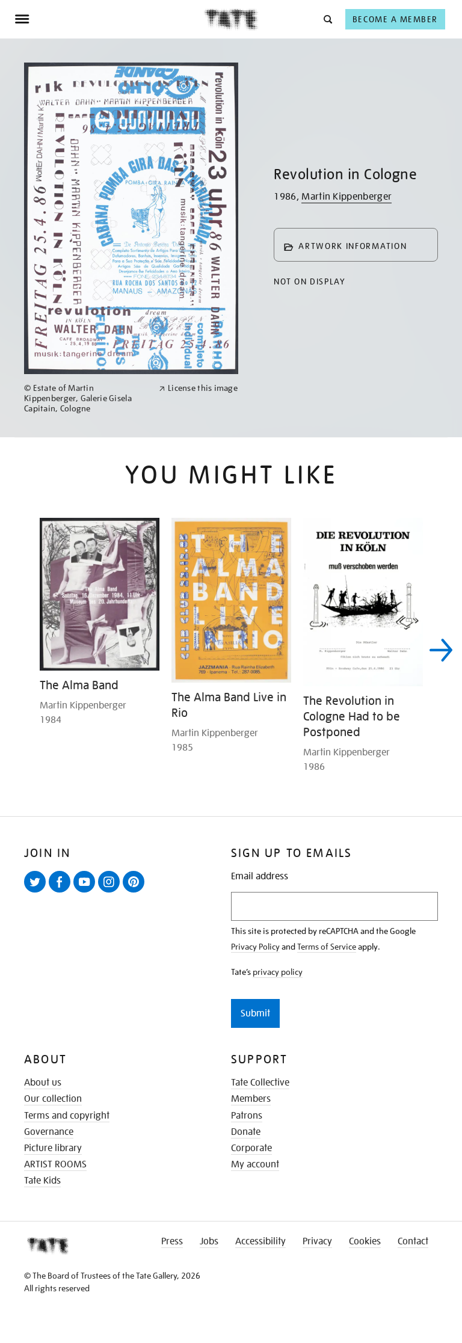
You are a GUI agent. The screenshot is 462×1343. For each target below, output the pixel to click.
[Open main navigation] (109, 19)
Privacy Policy (255, 946)
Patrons (246, 1116)
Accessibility (260, 1241)
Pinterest (136, 892)
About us (42, 1083)
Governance (48, 1132)
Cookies (365, 1241)
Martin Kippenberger (346, 197)
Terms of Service (326, 946)
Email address (259, 876)
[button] (327, 19)
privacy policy (278, 972)
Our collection (53, 1099)
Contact (413, 1241)
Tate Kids (42, 1181)
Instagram (111, 892)
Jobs (209, 1241)
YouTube (86, 892)
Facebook (62, 892)
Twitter (37, 892)
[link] (86, 398)
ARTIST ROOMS (55, 1164)
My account (255, 1164)
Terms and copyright (66, 1116)
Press (172, 1241)
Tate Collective (260, 1083)
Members (251, 1099)
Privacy (317, 1241)
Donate (245, 1132)
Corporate (251, 1148)
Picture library (53, 1148)
